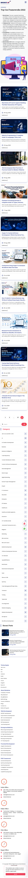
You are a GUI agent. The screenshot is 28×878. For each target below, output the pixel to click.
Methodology (4, 699)
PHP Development (5, 722)
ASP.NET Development (6, 713)
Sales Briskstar (7, 797)
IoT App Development (6, 734)
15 (18, 417)
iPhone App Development (7, 729)
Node (2, 676)
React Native (4, 678)
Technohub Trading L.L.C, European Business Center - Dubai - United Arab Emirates (13, 812)
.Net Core (3, 667)
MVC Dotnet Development (7, 755)
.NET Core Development (6, 717)
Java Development (5, 724)
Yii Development (4, 769)
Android (3, 674)
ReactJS (3, 685)
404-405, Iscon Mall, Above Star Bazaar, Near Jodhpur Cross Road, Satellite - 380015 (13, 791)
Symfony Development (6, 763)
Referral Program (5, 708)
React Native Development (7, 736)
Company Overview (5, 692)
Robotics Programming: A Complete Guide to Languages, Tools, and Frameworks (17, 642)
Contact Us (3, 705)
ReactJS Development (6, 748)
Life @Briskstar (4, 697)
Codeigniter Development (7, 767)
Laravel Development (6, 760)
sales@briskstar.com (9, 794)
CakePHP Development (6, 771)
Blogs (2, 703)
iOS (1, 671)
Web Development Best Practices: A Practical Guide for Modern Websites (18, 651)
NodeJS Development (6, 752)
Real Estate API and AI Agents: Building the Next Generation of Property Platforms (17, 632)
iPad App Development (6, 738)
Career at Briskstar (5, 701)
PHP (1, 669)
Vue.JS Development (5, 750)
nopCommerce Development (8, 715)
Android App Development (7, 732)
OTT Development (5, 740)
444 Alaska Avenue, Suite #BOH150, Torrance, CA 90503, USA (12, 833)
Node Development (5, 720)
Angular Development (6, 746)
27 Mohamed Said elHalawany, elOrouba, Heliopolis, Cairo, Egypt (12, 853)
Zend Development (5, 765)
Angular (3, 682)
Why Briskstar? (4, 694)
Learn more (13, 871)
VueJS (2, 680)
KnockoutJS (3, 687)
